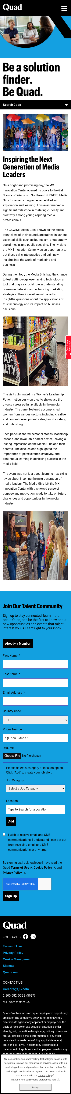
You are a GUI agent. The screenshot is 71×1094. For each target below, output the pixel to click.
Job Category (15, 780)
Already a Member (17, 643)
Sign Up (11, 896)
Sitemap (9, 965)
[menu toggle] (64, 9)
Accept (35, 1087)
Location (12, 801)
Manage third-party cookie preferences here (35, 1079)
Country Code (12, 711)
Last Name (11, 674)
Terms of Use (20, 867)
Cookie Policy (43, 867)
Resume (8, 748)
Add (11, 821)
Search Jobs (12, 104)
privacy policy (46, 1075)
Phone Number (13, 729)
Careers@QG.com (16, 989)
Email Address (14, 692)
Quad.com (10, 972)
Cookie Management (17, 959)
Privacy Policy (12, 873)
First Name (11, 655)
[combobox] (35, 788)
